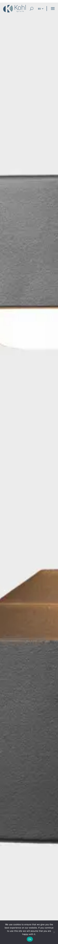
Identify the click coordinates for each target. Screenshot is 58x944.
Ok (29, 939)
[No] (54, 932)
